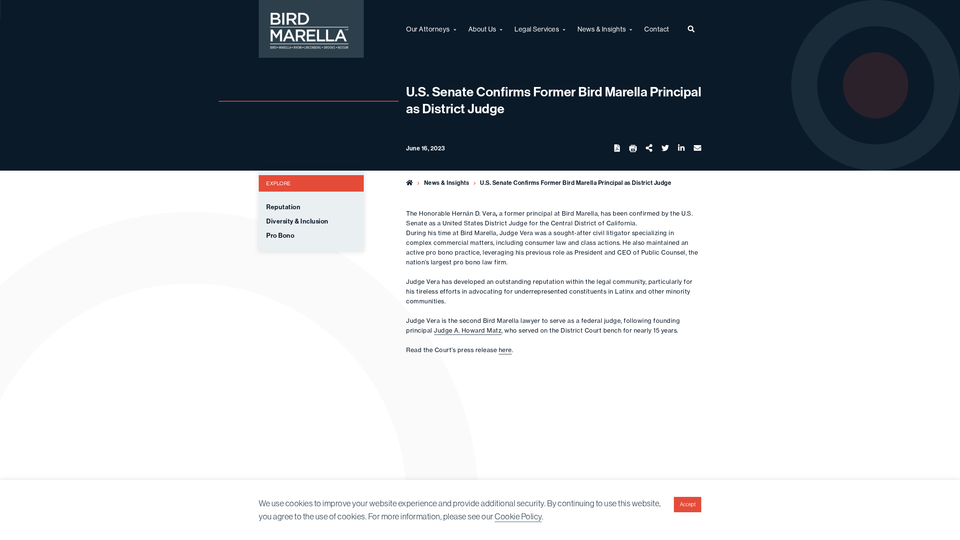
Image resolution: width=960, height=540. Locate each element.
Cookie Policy (518, 516)
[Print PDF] (633, 149)
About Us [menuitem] (482, 29)
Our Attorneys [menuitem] (428, 29)
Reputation (283, 207)
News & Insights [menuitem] (602, 29)
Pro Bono (280, 236)
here (505, 350)
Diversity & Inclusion (297, 221)
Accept (688, 504)
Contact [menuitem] (656, 29)
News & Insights (447, 182)
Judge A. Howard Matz (467, 330)
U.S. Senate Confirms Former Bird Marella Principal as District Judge (575, 182)
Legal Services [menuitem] (536, 29)
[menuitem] (691, 29)
